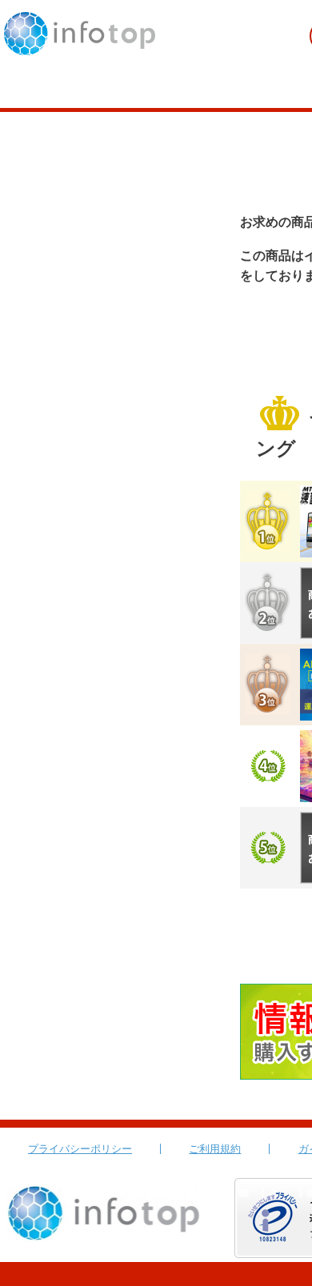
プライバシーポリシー (80, 1149)
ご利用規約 (215, 1149)
